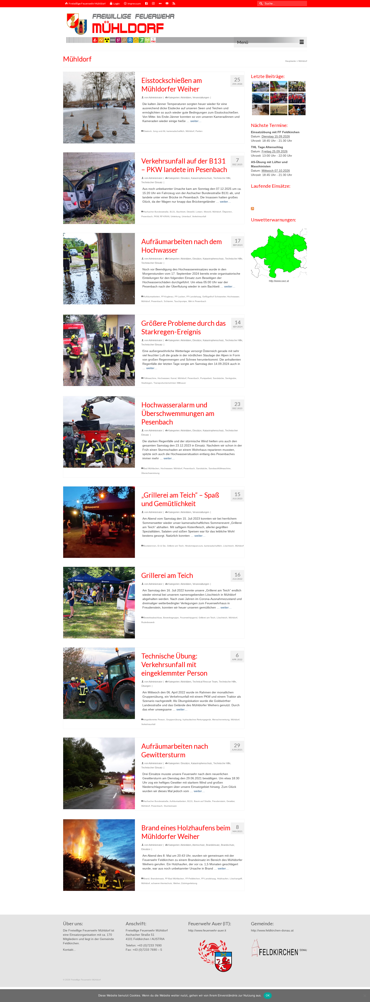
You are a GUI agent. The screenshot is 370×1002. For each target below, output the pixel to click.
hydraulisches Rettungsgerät (197, 719)
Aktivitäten (186, 97)
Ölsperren (227, 212)
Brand (146, 878)
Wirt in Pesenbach (197, 301)
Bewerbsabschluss (152, 617)
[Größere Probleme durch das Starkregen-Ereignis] (99, 350)
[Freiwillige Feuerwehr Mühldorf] (185, 27)
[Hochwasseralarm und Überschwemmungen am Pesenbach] (99, 432)
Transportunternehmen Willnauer (170, 383)
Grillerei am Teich (175, 546)
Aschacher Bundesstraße (156, 212)
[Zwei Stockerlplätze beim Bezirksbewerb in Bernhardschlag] (296, 98)
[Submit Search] (260, 3)
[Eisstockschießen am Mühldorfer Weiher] (99, 107)
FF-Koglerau (167, 296)
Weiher (176, 883)
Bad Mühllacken (151, 468)
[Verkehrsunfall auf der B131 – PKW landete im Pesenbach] (99, 188)
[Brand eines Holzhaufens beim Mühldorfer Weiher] (99, 855)
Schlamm (168, 301)
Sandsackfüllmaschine (220, 468)
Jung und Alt (159, 131)
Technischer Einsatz (152, 182)
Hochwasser (233, 296)
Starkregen (146, 383)
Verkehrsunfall (199, 216)
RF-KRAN (164, 216)
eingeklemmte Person (154, 719)
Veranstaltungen (200, 97)
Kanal (173, 378)
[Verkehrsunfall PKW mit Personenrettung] (260, 86)
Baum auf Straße (202, 801)
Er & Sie (162, 546)
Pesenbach (147, 216)
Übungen (146, 686)
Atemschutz (198, 845)
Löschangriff (236, 878)
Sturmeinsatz (170, 806)
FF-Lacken (180, 296)
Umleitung (176, 216)
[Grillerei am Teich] (99, 602)
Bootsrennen (149, 546)
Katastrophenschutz (201, 178)
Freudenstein (218, 801)
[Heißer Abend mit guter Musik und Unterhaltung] (296, 110)
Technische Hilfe (221, 178)
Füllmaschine (149, 378)
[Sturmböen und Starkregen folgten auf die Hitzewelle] (260, 110)
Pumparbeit (206, 378)
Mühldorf (190, 131)
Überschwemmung (150, 473)
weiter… (195, 121)
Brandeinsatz (213, 845)
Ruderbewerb (148, 622)
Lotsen (199, 212)
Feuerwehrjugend (188, 617)
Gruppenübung (173, 719)
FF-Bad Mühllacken (174, 878)
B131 (172, 212)
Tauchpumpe (180, 301)
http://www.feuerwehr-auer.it (207, 930)
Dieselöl (190, 212)
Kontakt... (69, 949)
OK (268, 995)
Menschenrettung (221, 719)
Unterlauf (186, 216)
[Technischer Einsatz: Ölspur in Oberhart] (278, 86)
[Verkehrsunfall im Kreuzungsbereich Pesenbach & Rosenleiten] (260, 98)
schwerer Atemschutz (161, 883)
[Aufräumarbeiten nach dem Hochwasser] (99, 269)
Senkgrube (230, 378)
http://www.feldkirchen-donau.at (272, 930)
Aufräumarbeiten (151, 296)
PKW (156, 216)
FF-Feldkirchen (192, 878)
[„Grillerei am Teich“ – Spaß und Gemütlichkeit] (99, 522)
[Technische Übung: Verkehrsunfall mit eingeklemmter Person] (99, 683)
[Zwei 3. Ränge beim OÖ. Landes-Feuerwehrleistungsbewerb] (278, 98)
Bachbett (180, 212)
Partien (199, 131)
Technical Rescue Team (205, 681)
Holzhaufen (222, 878)
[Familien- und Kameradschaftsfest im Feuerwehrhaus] (278, 110)
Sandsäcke (218, 378)
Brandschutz (227, 845)
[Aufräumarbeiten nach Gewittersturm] (99, 773)
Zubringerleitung (189, 883)
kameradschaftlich (175, 131)
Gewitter (230, 801)
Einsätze (185, 178)
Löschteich (228, 546)
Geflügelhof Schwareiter (214, 296)
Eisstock (147, 131)
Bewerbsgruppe (171, 617)
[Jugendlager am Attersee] (296, 86)
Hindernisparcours (194, 546)
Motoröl (207, 212)
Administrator (155, 97)
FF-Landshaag (193, 296)
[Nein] (365, 995)
